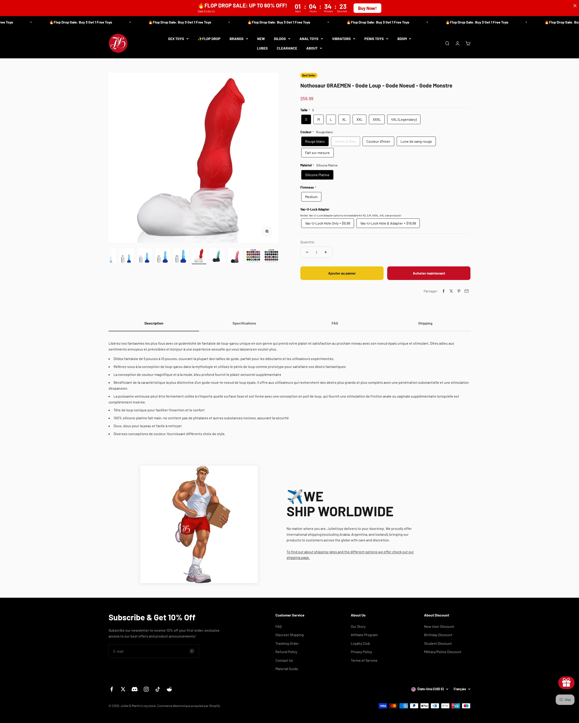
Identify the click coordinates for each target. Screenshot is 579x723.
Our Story (358, 626)
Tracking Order (287, 643)
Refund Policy (286, 652)
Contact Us (284, 660)
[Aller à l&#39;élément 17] (253, 256)
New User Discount (439, 626)
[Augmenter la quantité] (325, 252)
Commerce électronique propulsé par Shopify (188, 706)
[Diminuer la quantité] (307, 252)
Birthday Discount (438, 635)
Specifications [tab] (244, 323)
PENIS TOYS (374, 38)
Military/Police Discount (442, 652)
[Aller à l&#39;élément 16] (235, 256)
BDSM (402, 38)
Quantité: (307, 242)
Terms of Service (364, 660)
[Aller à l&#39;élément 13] (181, 256)
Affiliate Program (364, 635)
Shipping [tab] (425, 323)
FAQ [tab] (335, 323)
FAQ (278, 626)
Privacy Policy (361, 652)
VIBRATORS (341, 38)
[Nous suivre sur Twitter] (123, 689)
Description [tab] (154, 323)
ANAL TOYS (308, 38)
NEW (261, 38)
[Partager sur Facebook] (443, 291)
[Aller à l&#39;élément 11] (145, 256)
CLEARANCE (287, 48)
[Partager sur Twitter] (451, 291)
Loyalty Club (360, 643)
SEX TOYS (176, 38)
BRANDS (237, 38)
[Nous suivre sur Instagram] (146, 689)
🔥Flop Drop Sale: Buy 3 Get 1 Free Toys (62, 22)
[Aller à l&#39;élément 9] (108, 256)
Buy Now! (367, 8)
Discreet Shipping (289, 635)
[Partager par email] (466, 291)
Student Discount (438, 643)
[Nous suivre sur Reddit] (169, 689)
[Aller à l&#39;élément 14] (199, 256)
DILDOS (280, 38)
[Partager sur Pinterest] (459, 291)
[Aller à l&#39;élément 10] (126, 256)
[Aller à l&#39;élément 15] (217, 256)
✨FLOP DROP (209, 38)
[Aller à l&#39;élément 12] (163, 256)
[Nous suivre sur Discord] (135, 689)
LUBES (262, 48)
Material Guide (286, 668)
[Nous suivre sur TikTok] (158, 689)
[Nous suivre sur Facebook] (112, 689)
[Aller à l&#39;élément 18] (271, 256)
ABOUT (312, 48)
